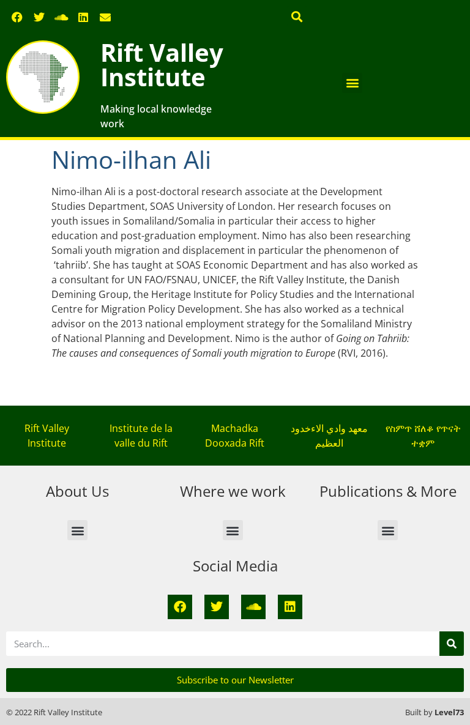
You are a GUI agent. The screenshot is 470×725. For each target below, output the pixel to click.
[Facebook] (17, 17)
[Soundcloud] (61, 17)
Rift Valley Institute (161, 64)
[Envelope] (105, 17)
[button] (297, 16)
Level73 (449, 712)
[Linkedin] (83, 17)
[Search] (451, 643)
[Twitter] (39, 17)
